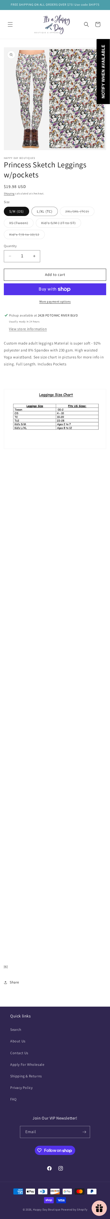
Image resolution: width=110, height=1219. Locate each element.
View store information (28, 329)
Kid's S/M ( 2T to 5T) (61, 224)
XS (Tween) (21, 224)
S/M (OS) (16, 211)
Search (15, 1029)
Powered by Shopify (74, 1209)
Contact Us (19, 1053)
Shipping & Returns (26, 1076)
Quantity (10, 246)
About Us (18, 1041)
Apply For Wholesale (27, 1064)
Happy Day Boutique (46, 1209)
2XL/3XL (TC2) (79, 212)
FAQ (13, 1099)
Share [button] (14, 982)
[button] (10, 24)
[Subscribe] (84, 1132)
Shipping (9, 193)
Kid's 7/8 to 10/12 (27, 235)
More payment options (55, 301)
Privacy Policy (21, 1087)
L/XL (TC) (44, 211)
